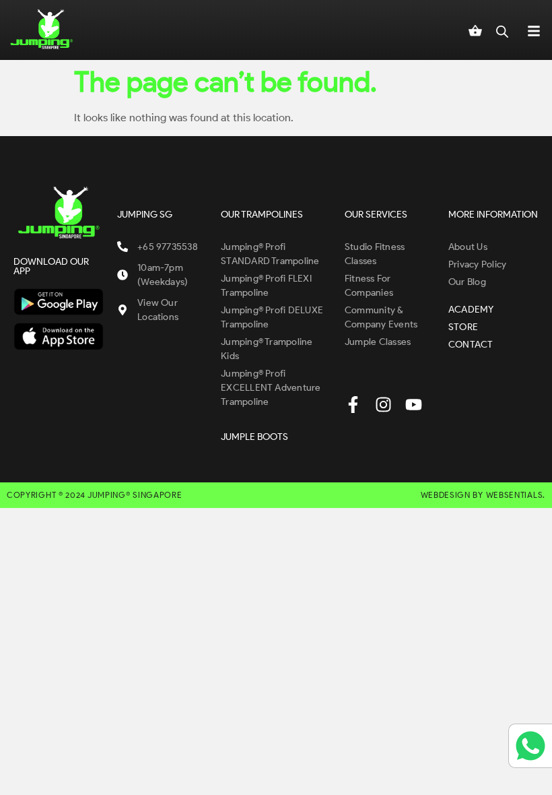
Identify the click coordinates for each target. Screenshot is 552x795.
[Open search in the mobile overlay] (502, 29)
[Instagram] (383, 404)
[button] (533, 30)
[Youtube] (413, 404)
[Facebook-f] (353, 404)
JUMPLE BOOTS (254, 437)
